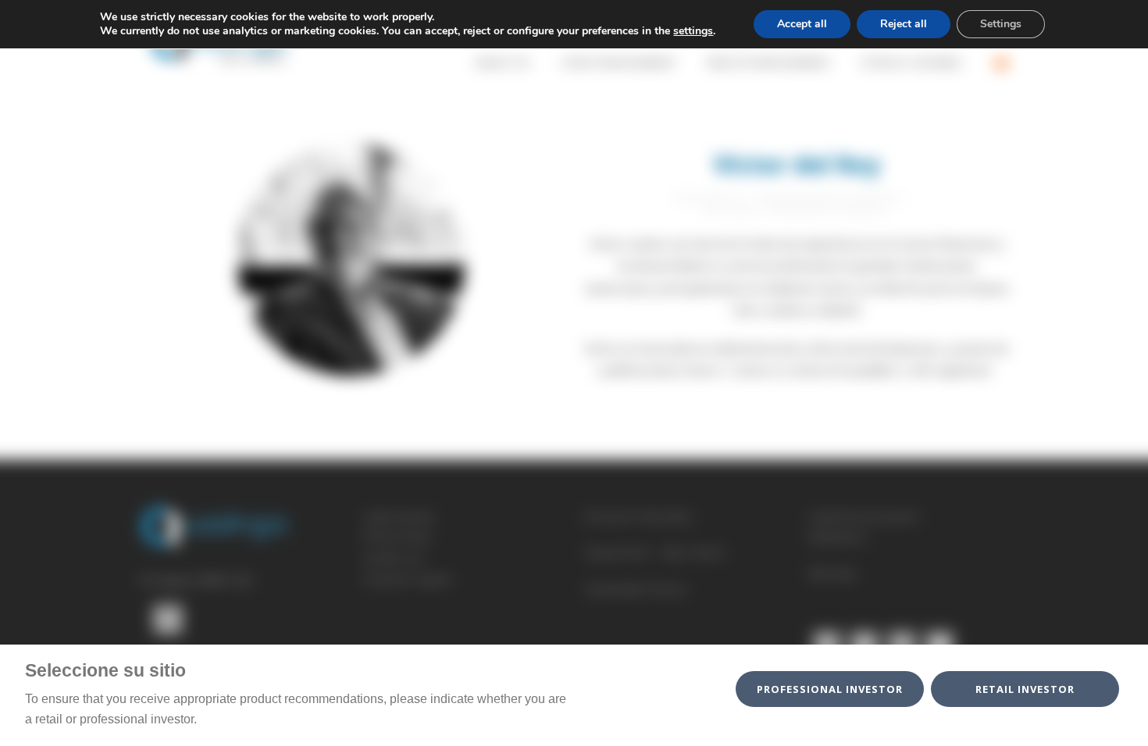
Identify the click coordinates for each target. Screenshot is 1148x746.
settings (693, 31)
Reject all (903, 23)
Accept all (802, 23)
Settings (1000, 23)
